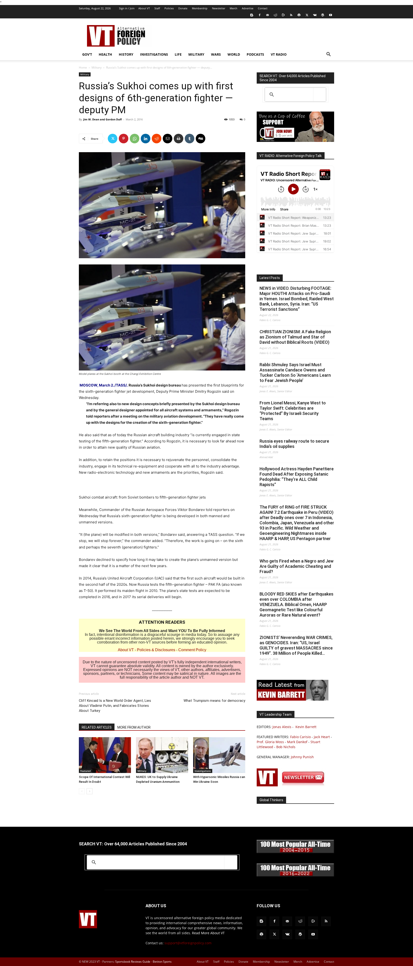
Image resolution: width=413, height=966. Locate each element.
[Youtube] (330, 15)
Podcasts (255, 54)
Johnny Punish (302, 757)
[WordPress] (322, 15)
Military (196, 54)
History (126, 54)
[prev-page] (82, 791)
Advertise (247, 8)
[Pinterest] (123, 138)
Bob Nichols (285, 747)
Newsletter (218, 8)
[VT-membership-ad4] (295, 140)
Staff (157, 8)
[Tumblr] (189, 138)
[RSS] (291, 15)
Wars (216, 54)
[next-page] (89, 791)
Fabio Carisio (300, 737)
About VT (144, 8)
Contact (262, 8)
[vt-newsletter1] (292, 785)
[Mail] (267, 15)
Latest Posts (270, 278)
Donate (182, 8)
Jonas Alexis (281, 726)
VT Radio (279, 54)
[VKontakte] (314, 15)
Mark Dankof (297, 742)
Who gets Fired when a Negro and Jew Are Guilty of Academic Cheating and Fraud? (296, 566)
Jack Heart (322, 737)
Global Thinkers (271, 800)
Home (83, 67)
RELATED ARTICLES (97, 727)
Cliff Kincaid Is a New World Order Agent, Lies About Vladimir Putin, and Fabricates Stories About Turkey (115, 705)
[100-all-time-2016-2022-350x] (295, 875)
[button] (328, 55)
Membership (199, 8)
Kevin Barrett (305, 726)
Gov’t (87, 54)
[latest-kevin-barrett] (292, 699)
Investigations (154, 54)
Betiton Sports (162, 962)
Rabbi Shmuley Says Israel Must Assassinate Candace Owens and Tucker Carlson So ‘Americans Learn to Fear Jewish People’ (295, 372)
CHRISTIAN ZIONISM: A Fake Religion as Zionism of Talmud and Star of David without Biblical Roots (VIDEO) (295, 337)
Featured (85, 771)
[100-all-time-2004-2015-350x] (295, 852)
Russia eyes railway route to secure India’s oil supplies (294, 444)
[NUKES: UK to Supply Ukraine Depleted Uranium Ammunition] (162, 755)
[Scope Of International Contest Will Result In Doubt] (105, 755)
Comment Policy (192, 650)
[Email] (167, 138)
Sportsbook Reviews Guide (132, 962)
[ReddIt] (156, 138)
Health (105, 54)
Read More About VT (208, 933)
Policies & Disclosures (156, 650)
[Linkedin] (145, 138)
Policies (169, 8)
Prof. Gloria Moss (270, 742)
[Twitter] (306, 15)
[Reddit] (275, 15)
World (234, 54)
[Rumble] (283, 15)
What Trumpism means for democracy (214, 700)
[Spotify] (299, 15)
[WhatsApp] (134, 138)
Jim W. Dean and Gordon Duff (102, 119)
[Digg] (200, 138)
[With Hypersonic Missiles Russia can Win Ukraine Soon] (219, 755)
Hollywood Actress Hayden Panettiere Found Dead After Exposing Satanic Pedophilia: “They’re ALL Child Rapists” (297, 476)
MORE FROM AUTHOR (134, 727)
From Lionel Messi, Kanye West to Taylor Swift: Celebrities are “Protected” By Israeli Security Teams (293, 410)
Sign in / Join (127, 8)
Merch (233, 8)
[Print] (178, 138)
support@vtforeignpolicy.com (188, 943)
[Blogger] (251, 15)
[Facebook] (259, 15)
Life (178, 54)
